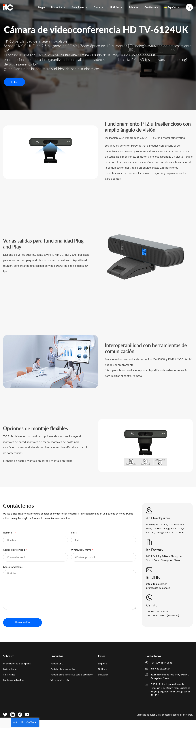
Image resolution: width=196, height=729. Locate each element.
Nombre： (9, 532)
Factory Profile (10, 669)
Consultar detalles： (14, 566)
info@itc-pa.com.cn (156, 583)
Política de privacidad (13, 680)
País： (75, 532)
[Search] (189, 7)
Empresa (102, 663)
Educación (103, 674)
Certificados (9, 674)
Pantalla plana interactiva (63, 669)
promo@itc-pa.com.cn (158, 587)
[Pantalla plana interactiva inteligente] (8, 7)
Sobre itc (8, 656)
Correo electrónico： (15, 549)
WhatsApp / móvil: (82, 549)
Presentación (22, 622)
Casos (101, 656)
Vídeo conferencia (60, 680)
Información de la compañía (16, 663)
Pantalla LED (57, 663)
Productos (57, 656)
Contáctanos (153, 656)
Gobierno (102, 669)
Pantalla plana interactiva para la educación (72, 674)
